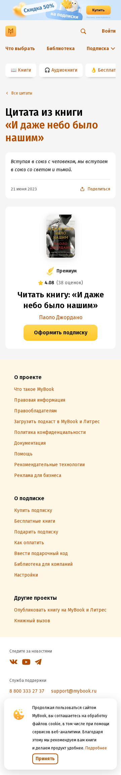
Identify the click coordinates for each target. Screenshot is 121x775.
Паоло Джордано (60, 317)
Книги (24, 70)
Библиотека (61, 48)
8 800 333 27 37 (26, 691)
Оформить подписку (60, 332)
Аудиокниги (64, 70)
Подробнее (96, 748)
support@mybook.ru (73, 691)
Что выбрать (20, 48)
